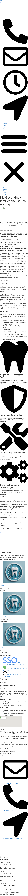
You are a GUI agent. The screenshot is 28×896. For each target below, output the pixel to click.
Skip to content (4, 1)
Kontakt (5, 128)
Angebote (5, 123)
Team (4, 127)
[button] (14, 158)
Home (4, 122)
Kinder (4, 125)
